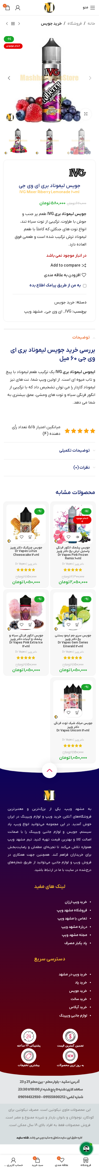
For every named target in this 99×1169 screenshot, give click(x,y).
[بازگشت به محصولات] (13, 24)
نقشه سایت (22, 1137)
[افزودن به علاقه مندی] (68, 536)
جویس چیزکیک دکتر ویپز (26, 551)
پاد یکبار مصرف (75, 943)
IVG (68, 311)
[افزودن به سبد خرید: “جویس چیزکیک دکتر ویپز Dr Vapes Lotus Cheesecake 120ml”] (30, 536)
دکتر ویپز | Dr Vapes (73, 564)
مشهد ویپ (33, 311)
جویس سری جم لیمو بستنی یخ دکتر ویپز (73, 641)
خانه (91, 23)
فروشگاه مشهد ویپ (72, 910)
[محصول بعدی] (7, 24)
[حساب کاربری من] (18, 8)
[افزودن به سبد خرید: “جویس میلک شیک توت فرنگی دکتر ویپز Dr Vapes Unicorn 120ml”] (77, 712)
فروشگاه (75, 23)
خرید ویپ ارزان (76, 902)
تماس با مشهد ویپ (72, 918)
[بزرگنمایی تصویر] (85, 114)
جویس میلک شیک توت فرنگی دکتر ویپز (73, 727)
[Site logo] (49, 7)
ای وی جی (53, 311)
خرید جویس (51, 23)
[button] (90, 78)
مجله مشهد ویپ (74, 935)
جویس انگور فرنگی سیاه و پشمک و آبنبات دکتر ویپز (26, 641)
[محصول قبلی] (19, 24)
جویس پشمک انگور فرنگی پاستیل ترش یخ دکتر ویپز (73, 553)
